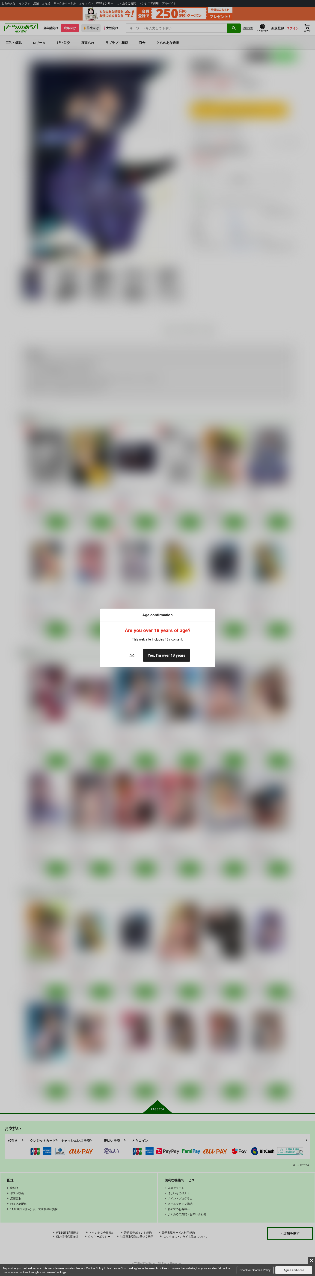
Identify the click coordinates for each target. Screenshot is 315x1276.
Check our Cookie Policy (255, 1270)
